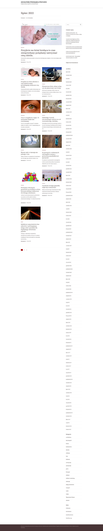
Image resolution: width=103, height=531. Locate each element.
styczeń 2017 (68, 372)
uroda (67, 490)
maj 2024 (67, 152)
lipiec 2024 (68, 145)
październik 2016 (69, 379)
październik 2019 (69, 292)
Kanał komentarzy (69, 514)
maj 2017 (67, 359)
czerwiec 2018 (69, 325)
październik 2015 (69, 412)
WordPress (23, 527)
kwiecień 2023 (69, 182)
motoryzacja (68, 462)
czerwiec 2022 (69, 205)
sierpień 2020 (68, 275)
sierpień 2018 (68, 319)
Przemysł (68, 472)
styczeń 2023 (68, 188)
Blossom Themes (69, 526)
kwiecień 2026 (69, 81)
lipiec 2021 (68, 242)
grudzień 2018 (69, 312)
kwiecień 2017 (69, 362)
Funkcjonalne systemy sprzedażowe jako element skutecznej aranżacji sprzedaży (74, 47)
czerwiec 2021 (69, 245)
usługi (22, 47)
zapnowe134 (23, 62)
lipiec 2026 (68, 71)
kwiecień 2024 (69, 155)
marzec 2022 (68, 215)
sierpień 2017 (68, 349)
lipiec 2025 (68, 108)
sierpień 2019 (68, 295)
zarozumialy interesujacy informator (34, 2)
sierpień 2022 (68, 198)
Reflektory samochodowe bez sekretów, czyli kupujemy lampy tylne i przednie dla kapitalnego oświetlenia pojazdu (30, 227)
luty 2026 (68, 88)
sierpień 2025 (68, 105)
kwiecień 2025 (69, 118)
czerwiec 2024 (69, 148)
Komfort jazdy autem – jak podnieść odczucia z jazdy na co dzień (73, 57)
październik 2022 (69, 195)
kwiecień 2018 (69, 329)
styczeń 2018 (68, 339)
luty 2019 (68, 305)
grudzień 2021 (69, 225)
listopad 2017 (68, 342)
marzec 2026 (68, 85)
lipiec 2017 (68, 352)
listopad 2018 (68, 315)
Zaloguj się (68, 508)
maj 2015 (67, 422)
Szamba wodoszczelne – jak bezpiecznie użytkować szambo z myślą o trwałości (74, 34)
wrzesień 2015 (69, 416)
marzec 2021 (68, 255)
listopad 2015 (68, 409)
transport (68, 487)
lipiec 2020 (68, 279)
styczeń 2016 (68, 402)
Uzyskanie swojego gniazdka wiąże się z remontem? (51, 186)
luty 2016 (68, 399)
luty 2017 (68, 369)
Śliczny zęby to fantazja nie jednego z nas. (29, 153)
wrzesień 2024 (69, 138)
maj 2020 (67, 282)
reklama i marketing (70, 478)
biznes (67, 443)
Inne (67, 456)
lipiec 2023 (68, 175)
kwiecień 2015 (69, 426)
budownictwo (69, 446)
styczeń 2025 (68, 125)
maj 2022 (67, 208)
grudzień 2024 (69, 128)
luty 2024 (68, 162)
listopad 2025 (68, 98)
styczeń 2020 (68, 289)
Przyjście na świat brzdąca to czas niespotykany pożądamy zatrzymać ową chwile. (39, 53)
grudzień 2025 (69, 95)
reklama (67, 475)
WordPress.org (69, 518)
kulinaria (68, 459)
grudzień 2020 (69, 265)
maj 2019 (67, 302)
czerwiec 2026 (69, 75)
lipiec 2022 (68, 202)
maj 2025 (67, 115)
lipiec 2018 (68, 322)
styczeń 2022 (68, 222)
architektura (68, 437)
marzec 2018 (68, 332)
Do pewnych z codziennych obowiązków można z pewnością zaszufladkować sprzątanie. (50, 155)
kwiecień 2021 (69, 252)
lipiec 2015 (68, 419)
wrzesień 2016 (69, 382)
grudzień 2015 (69, 406)
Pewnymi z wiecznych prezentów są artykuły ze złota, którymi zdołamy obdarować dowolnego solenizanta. (30, 190)
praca (67, 468)
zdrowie (23, 115)
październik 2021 (69, 232)
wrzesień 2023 (69, 172)
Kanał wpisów (68, 511)
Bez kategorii (69, 440)
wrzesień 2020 (69, 272)
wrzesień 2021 (69, 235)
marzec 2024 (68, 158)
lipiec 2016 (68, 389)
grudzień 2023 (69, 168)
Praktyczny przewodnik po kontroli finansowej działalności (72, 52)
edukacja (68, 453)
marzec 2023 (68, 185)
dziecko (67, 449)
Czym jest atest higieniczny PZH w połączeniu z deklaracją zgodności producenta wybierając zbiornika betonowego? (73, 41)
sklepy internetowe (70, 484)
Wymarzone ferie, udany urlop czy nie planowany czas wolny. (51, 87)
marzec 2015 (68, 429)
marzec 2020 (68, 285)
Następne (26, 250)
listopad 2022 (68, 192)
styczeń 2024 (68, 165)
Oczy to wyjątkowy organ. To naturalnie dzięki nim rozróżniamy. (30, 119)
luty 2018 (68, 335)
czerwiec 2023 (69, 178)
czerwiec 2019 (69, 299)
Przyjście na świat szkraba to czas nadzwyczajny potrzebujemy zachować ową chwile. (30, 84)
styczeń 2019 (68, 309)
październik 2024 (69, 135)
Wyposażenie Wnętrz (70, 497)
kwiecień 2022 (69, 212)
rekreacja (68, 481)
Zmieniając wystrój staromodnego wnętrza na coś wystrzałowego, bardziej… (51, 119)
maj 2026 (67, 78)
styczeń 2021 (68, 262)
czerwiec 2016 (69, 392)
